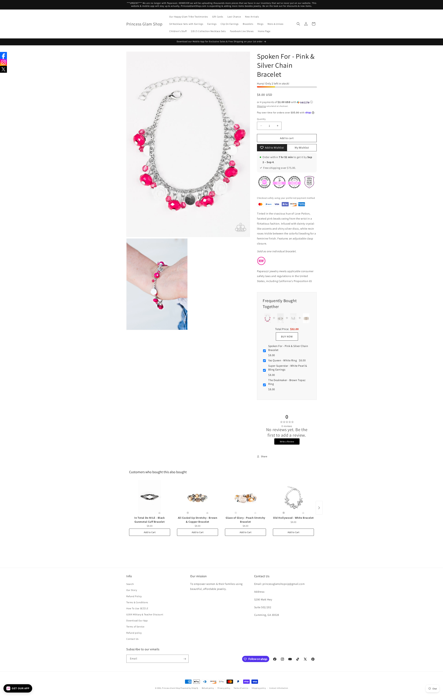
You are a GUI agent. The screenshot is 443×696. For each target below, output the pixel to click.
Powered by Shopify (189, 688)
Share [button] (264, 456)
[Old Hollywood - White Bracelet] (293, 497)
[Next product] (319, 508)
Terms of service (241, 688)
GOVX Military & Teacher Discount (144, 614)
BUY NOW (287, 336)
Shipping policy (259, 688)
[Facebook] (3, 55)
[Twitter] (3, 69)
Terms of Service (135, 626)
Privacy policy (224, 688)
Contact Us (132, 638)
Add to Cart (150, 532)
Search (130, 584)
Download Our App (137, 620)
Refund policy (134, 632)
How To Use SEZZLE (137, 608)
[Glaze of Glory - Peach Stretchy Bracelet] (245, 497)
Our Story (131, 590)
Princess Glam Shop (171, 688)
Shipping (261, 106)
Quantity (261, 118)
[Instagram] (3, 62)
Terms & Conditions (137, 602)
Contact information (278, 688)
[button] (298, 24)
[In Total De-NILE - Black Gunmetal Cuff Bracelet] (149, 497)
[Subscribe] (184, 659)
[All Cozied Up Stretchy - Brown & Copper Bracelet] (197, 497)
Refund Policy (134, 596)
